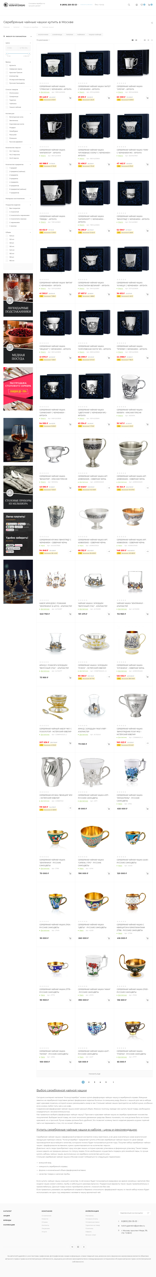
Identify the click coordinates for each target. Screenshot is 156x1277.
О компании (46, 1216)
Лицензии (46, 1228)
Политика (89, 1228)
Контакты (45, 1225)
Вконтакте (72, 1246)
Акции (6, 1216)
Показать (18, 266)
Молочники (43, 34)
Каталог (7, 1211)
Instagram (78, 1246)
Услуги (44, 1232)
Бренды (7, 1220)
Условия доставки (92, 1222)
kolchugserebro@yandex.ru (133, 1226)
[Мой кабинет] (137, 5)
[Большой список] (136, 40)
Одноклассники (83, 1246)
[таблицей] (151, 40)
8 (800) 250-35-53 (68, 5)
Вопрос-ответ (91, 1235)
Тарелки (69, 34)
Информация (92, 1211)
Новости (45, 1219)
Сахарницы (57, 34)
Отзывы (45, 1222)
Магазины (90, 1216)
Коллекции (9, 1225)
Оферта (88, 1232)
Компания (47, 1211)
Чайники (81, 34)
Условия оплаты (92, 1219)
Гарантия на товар (93, 1225)
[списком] (148, 40)
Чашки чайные (95, 34)
